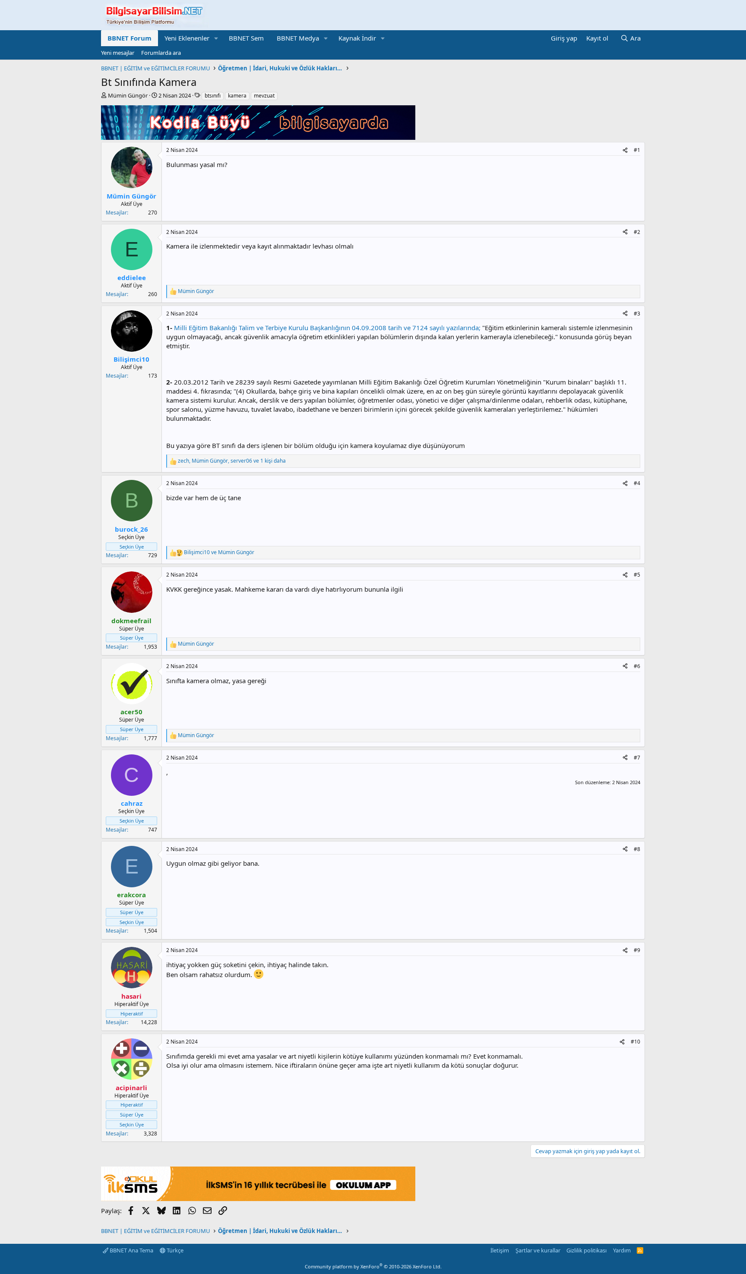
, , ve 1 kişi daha (232, 460)
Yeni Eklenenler (186, 38)
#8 (637, 849)
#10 (635, 1041)
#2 (637, 232)
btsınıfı (213, 95)
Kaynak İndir (357, 38)
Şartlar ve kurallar (537, 1250)
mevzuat (264, 95)
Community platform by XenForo (373, 1266)
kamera (237, 95)
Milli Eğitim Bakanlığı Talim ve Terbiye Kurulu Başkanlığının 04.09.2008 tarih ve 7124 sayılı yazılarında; (327, 327)
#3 (637, 313)
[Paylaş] (625, 150)
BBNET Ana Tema (130, 1250)
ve (219, 552)
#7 (637, 757)
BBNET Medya (298, 38)
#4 (637, 483)
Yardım (622, 1250)
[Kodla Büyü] (258, 137)
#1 (637, 150)
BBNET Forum (129, 38)
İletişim (499, 1250)
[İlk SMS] (258, 1198)
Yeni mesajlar (117, 53)
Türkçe (174, 1250)
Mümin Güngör (128, 95)
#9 (637, 950)
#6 (637, 666)
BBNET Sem (246, 38)
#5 (637, 574)
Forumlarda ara (161, 53)
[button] (216, 38)
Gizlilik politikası (586, 1250)
